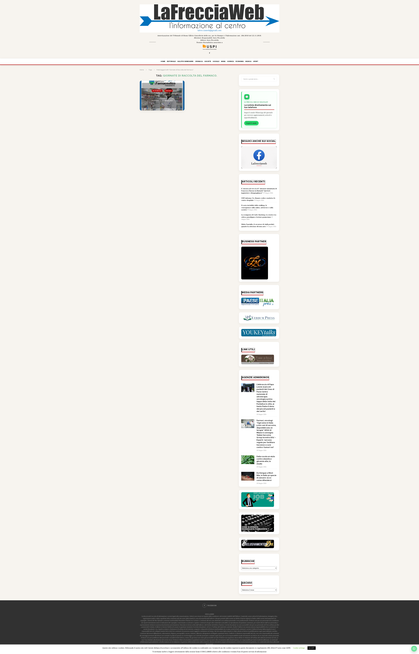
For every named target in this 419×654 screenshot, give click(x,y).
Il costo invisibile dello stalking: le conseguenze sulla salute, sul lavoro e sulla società (257, 207)
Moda (223, 61)
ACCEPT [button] (311, 648)
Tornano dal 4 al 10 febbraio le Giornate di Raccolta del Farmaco (162, 96)
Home (163, 61)
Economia (240, 61)
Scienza (230, 61)
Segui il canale (251, 123)
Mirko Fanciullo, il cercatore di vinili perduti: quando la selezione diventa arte (257, 225)
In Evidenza (157, 90)
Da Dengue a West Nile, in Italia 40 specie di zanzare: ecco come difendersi (266, 476)
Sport (255, 61)
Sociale (216, 61)
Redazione (155, 100)
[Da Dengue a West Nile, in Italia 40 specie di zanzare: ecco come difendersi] (247, 476)
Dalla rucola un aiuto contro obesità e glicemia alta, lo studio (266, 460)
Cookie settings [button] (299, 648)
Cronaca (199, 61)
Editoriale (171, 61)
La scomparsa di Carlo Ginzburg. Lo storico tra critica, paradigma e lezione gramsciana (258, 216)
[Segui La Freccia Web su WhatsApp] (414, 649)
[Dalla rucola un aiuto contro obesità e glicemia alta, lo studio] (247, 459)
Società (207, 61)
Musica (248, 61)
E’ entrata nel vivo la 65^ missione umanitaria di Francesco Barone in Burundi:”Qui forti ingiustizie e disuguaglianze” (259, 191)
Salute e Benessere (185, 61)
